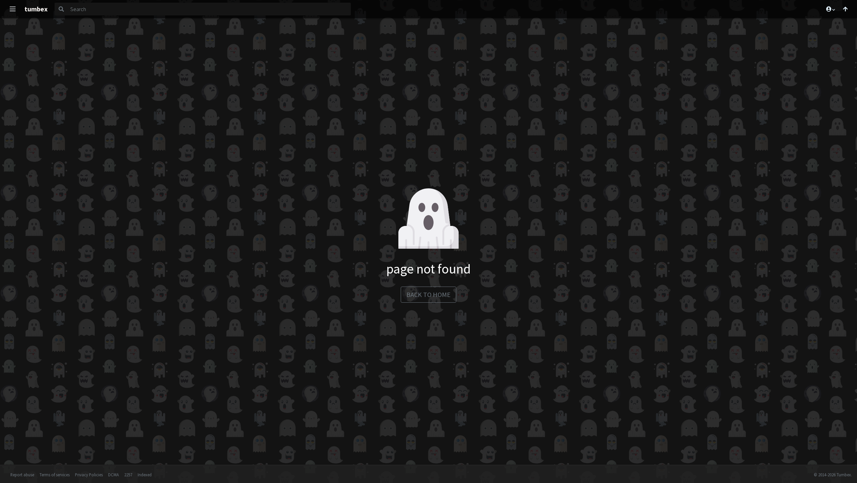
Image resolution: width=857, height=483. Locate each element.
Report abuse (22, 474)
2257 (128, 474)
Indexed (145, 474)
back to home (428, 294)
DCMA (113, 474)
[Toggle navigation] (12, 9)
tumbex (36, 9)
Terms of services (55, 474)
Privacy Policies (89, 474)
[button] (830, 9)
